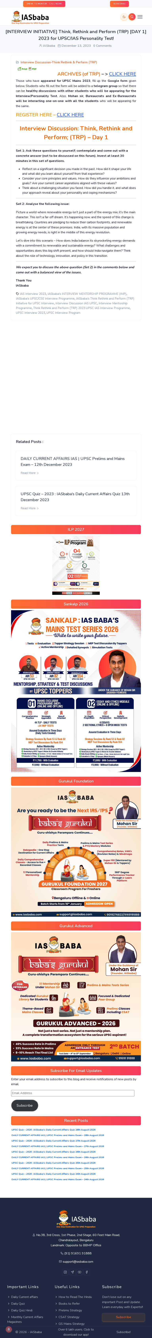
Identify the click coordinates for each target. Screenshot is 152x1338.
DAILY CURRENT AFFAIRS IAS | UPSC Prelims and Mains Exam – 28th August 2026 (57, 1135)
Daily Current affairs (24, 1297)
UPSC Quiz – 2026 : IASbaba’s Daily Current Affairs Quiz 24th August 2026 (53, 1173)
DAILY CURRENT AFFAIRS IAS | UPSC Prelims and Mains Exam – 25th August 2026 (57, 1168)
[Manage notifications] (9, 1329)
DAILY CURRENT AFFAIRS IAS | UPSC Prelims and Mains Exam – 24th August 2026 (57, 1179)
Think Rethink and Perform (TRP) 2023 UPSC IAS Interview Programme (81, 308)
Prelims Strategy (70, 1310)
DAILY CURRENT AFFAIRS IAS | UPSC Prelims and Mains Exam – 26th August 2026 (57, 1157)
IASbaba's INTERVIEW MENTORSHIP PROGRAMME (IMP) (87, 294)
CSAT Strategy (69, 1317)
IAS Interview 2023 (33, 294)
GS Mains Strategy (72, 1324)
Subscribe (25, 1105)
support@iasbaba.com (78, 1262)
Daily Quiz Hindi (21, 1310)
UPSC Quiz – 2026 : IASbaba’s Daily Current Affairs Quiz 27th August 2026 (53, 1140)
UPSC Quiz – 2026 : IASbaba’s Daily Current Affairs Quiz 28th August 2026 (53, 1129)
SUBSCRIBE (119, 3)
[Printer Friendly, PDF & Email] (27, 68)
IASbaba (36, 1332)
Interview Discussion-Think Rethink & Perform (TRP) (59, 62)
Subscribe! (124, 1332)
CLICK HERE (70, 115)
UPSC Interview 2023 (30, 313)
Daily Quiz (18, 1304)
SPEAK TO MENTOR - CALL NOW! (44, 3)
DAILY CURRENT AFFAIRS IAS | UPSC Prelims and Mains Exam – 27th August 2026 (57, 1146)
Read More (28, 473)
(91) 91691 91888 (78, 1253)
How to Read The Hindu (75, 1297)
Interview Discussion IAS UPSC (76, 303)
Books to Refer (69, 1304)
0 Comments (102, 46)
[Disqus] (76, 374)
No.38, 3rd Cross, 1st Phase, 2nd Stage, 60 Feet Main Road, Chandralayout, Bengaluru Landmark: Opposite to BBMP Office (78, 1240)
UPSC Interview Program (63, 313)
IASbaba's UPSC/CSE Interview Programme (45, 299)
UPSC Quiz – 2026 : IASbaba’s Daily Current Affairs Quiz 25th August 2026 (53, 1162)
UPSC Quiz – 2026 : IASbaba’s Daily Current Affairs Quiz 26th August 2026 (53, 1151)
